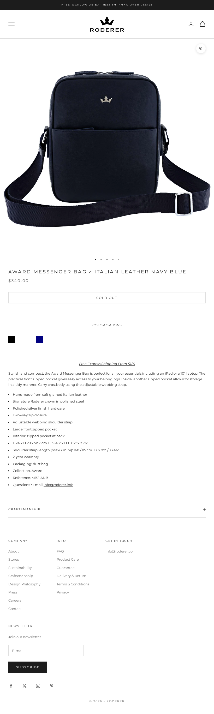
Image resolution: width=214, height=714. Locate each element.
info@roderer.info (58, 485)
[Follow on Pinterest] (51, 685)
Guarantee (66, 568)
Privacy (63, 592)
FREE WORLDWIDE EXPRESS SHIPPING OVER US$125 (107, 4)
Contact (15, 609)
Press (12, 592)
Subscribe (28, 667)
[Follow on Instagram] (38, 685)
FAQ (60, 551)
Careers (14, 600)
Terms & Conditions (73, 584)
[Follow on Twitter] (24, 685)
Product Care (68, 559)
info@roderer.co (119, 551)
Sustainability (20, 568)
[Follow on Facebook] (11, 685)
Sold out (106, 298)
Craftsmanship (20, 576)
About (13, 551)
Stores (13, 559)
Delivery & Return (71, 576)
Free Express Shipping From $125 (107, 364)
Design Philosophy (24, 584)
